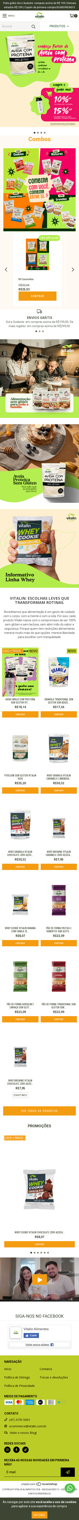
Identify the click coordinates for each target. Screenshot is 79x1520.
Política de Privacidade (19, 1386)
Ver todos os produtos (39, 1111)
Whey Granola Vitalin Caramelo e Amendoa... (58, 777)
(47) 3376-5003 (19, 1420)
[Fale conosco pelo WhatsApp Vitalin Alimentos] (70, 1488)
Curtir (33, 1335)
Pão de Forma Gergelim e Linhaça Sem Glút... (20, 1005)
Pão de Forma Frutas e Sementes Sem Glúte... (58, 929)
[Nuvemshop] (39, 1485)
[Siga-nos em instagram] (7, 1450)
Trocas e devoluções (54, 1377)
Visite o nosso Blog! (23, 1433)
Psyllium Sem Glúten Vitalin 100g (20, 777)
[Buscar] (33, 26)
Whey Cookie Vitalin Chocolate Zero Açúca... (40, 1232)
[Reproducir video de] (39, 1279)
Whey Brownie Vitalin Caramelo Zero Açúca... (59, 853)
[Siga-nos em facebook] (16, 1450)
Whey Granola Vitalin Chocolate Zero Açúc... (20, 853)
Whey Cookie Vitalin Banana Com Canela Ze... (20, 929)
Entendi (39, 1515)
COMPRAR (37, 296)
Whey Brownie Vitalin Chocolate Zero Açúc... (20, 1082)
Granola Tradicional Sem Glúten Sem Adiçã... (58, 701)
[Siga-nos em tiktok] (25, 1450)
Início (7, 1369)
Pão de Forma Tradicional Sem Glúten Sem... (59, 1005)
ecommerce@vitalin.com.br (27, 1426)
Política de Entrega (17, 1377)
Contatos (46, 1369)
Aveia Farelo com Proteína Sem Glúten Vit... (20, 701)
